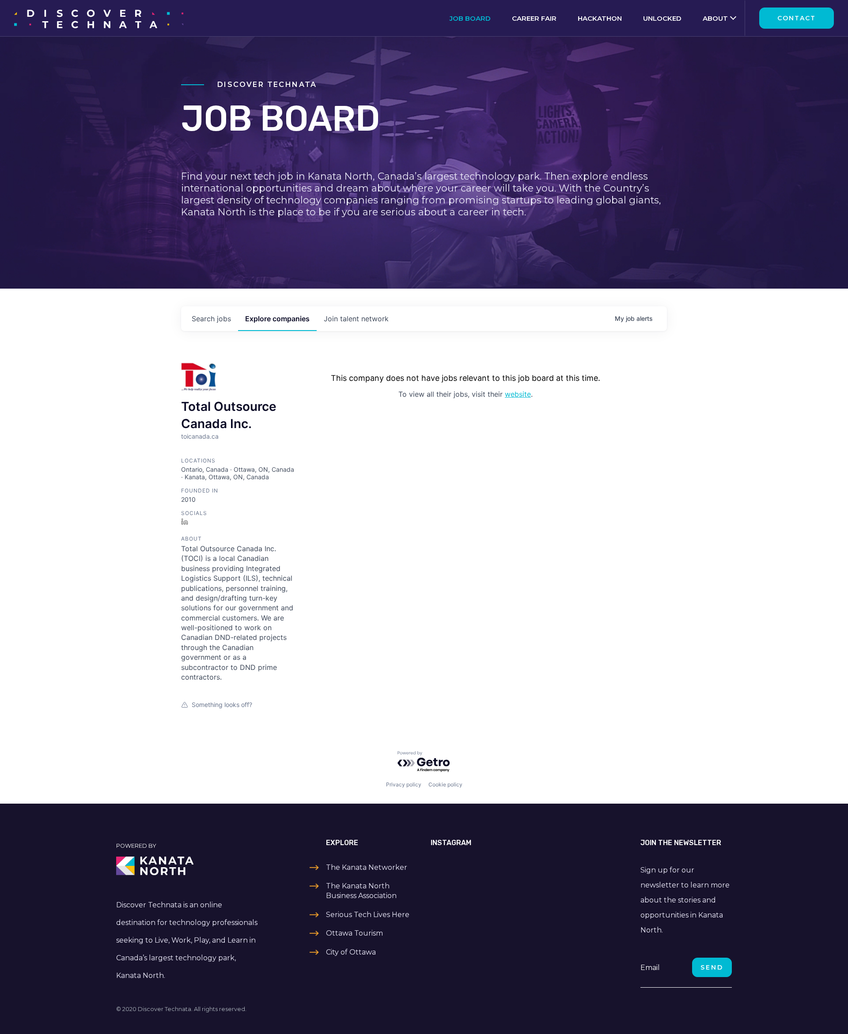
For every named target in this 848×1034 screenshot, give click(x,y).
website (518, 394)
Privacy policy (403, 784)
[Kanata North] (188, 866)
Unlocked (662, 18)
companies (277, 318)
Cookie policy (445, 784)
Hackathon (600, 18)
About (715, 18)
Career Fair (534, 18)
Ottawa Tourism (354, 933)
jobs (211, 318)
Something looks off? (222, 704)
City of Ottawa (351, 952)
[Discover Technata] (98, 18)
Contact (796, 18)
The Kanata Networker (366, 867)
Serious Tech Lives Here (367, 914)
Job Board (470, 18)
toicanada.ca (200, 436)
